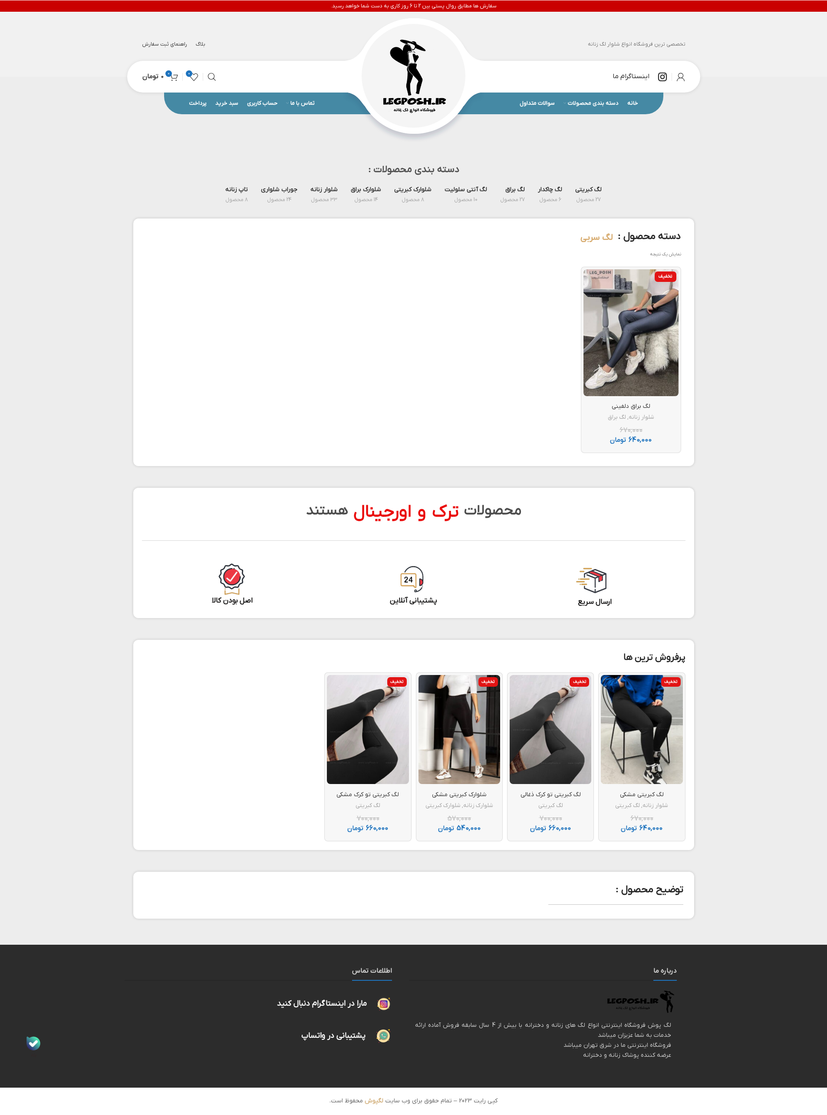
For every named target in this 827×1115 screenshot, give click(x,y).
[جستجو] (212, 77)
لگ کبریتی (627, 805)
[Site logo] (414, 76)
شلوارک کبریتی (443, 805)
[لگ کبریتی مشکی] (641, 729)
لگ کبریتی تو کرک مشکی (367, 795)
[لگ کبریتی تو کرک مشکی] (368, 729)
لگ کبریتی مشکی (642, 795)
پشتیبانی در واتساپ (333, 1036)
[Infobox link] (640, 77)
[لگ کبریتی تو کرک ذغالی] (550, 729)
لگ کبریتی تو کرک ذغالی (551, 795)
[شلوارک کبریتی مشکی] (459, 729)
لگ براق (617, 417)
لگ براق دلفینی (631, 406)
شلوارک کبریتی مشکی (459, 795)
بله (33, 1055)
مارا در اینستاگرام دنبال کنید (322, 1004)
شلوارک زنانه (478, 805)
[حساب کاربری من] (680, 77)
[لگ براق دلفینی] (630, 332)
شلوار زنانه (641, 417)
